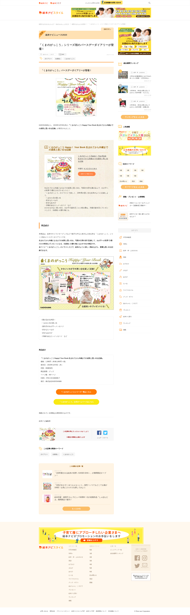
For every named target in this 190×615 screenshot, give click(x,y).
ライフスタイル (128, 290)
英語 (133, 181)
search (149, 2)
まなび (125, 270)
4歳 (121, 176)
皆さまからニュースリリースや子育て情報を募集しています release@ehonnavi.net (141, 577)
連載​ (124, 330)
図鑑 (141, 181)
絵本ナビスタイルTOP (78, 611)
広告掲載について (113, 611)
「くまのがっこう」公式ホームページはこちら (76, 402)
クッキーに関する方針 (92, 3)
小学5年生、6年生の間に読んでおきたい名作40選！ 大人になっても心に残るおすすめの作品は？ (140, 92)
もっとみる (76, 509)
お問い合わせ (44, 611)
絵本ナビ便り (127, 316)
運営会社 (52, 611)
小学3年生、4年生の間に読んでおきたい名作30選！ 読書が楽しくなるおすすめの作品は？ (140, 106)
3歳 (142, 170)
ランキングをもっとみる (134, 117)
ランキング (126, 323)
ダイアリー (48, 59)
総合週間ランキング (116, 553)
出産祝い (58, 59)
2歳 (135, 170)
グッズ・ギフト (128, 297)
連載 (63, 54)
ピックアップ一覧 (116, 550)
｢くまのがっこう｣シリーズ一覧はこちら (76, 392)
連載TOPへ (107, 29)
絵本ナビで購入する (87, 174)
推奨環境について (101, 611)
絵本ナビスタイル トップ (46, 24)
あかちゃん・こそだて (62, 24)
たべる (125, 283)
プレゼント (126, 310)
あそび (125, 277)
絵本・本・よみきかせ (139, 72)
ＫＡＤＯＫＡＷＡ (90, 168)
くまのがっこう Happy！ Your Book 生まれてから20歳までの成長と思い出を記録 (93, 158)
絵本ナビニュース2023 (78, 24)
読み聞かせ (123, 181)
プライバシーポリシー (63, 611)
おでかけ (126, 264)
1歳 (128, 170)
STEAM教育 (127, 237)
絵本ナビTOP (90, 611)
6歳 (135, 176)
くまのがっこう (70, 59)
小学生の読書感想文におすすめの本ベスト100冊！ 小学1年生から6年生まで (140, 77)
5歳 (128, 176)
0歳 (121, 170)
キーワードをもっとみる (134, 187)
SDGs (125, 244)
